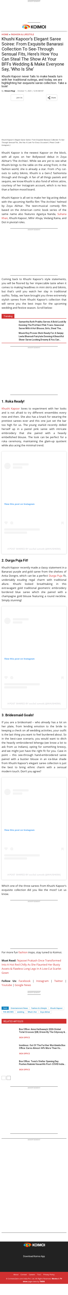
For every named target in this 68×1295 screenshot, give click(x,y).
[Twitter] (9, 1002)
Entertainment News (19, 1008)
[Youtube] (43, 1251)
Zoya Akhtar (45, 1012)
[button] (51, 98)
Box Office (24, 1037)
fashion (23, 952)
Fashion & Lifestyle (22, 34)
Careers (32, 1274)
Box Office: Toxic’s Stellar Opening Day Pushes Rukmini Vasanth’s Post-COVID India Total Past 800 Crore (41, 1063)
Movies (55, 1278)
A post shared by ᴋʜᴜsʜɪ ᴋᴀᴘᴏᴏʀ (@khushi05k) (34, 549)
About (16, 1274)
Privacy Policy (49, 1274)
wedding (20, 1012)
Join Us (19, 97)
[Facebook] (4, 1002)
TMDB (42, 1281)
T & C (39, 1274)
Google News (23, 985)
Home (5, 34)
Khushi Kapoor (11, 408)
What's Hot (32, 1012)
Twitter (58, 981)
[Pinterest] (34, 1251)
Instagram (42, 981)
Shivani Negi (9, 91)
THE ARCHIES (8, 1012)
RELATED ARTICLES (13, 1021)
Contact (24, 1274)
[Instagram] (29, 1251)
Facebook (25, 981)
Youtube (7, 985)
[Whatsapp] (14, 1002)
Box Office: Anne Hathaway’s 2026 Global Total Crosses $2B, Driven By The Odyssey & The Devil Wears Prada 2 (42, 1030)
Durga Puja (55, 575)
